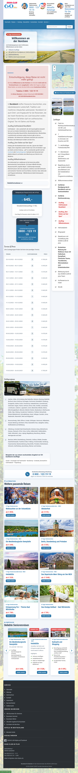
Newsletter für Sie (69, 10)
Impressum (9, 700)
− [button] (54, 70)
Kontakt (8, 697)
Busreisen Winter (11, 719)
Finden (70, 27)
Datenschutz (10, 695)
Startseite (9, 689)
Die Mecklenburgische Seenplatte (18, 541)
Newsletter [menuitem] (26, 22)
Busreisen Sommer (11, 716)
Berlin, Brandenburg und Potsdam (54, 541)
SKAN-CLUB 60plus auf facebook (17, 740)
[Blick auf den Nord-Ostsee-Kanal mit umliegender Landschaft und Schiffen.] (57, 102)
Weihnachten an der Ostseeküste (18, 509)
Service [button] (46, 22)
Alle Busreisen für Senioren (14, 713)
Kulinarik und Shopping (57, 643)
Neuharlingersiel (21, 152)
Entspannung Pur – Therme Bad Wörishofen (18, 608)
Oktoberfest (45, 509)
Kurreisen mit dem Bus (13, 724)
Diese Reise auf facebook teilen (65, 93)
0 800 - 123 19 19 (42, 474)
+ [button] (54, 67)
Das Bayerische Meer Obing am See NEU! (56, 574)
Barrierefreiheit (10, 703)
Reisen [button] (13, 22)
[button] (6, 651)
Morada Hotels (10, 732)
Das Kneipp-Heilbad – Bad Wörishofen (55, 607)
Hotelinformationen (14, 183)
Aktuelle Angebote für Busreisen (15, 722)
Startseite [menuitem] (7, 22)
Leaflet (56, 87)
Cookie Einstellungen (5, 772)
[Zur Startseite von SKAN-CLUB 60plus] (12, 5)
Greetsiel (10, 152)
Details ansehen (11, 515)
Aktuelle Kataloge (51, 8)
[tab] (27, 183)
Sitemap (8, 692)
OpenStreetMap (63, 87)
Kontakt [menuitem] (40, 22)
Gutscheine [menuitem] (33, 22)
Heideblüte (10, 574)
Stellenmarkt (10, 706)
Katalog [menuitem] (20, 22)
